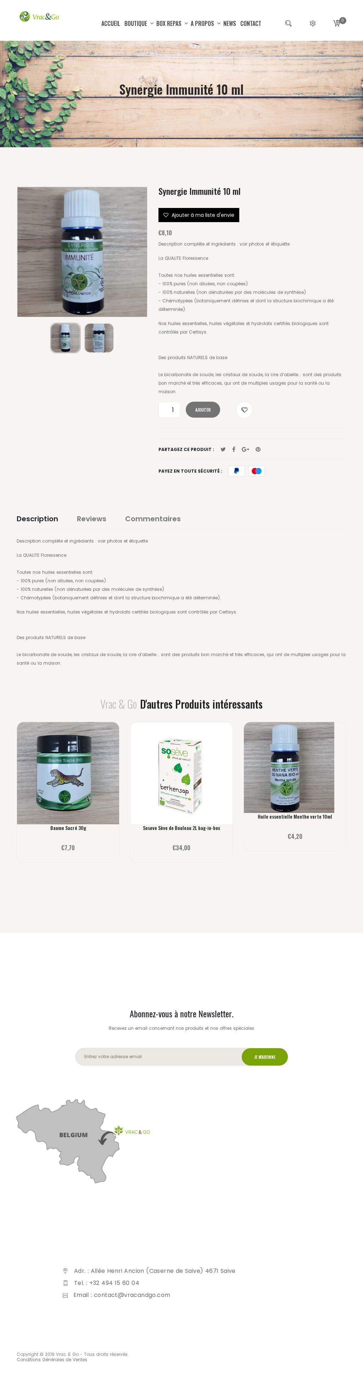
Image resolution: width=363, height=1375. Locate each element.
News (229, 23)
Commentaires (153, 519)
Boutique (136, 23)
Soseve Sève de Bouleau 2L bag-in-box (181, 828)
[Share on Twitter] (223, 449)
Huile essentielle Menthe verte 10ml (295, 816)
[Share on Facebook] (233, 449)
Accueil (110, 23)
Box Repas (169, 23)
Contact (250, 23)
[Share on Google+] (245, 449)
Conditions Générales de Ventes (52, 1359)
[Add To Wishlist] (244, 410)
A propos (203, 23)
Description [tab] (37, 519)
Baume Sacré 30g (68, 828)
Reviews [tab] (91, 519)
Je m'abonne (264, 1057)
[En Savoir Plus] (68, 777)
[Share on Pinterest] (258, 449)
